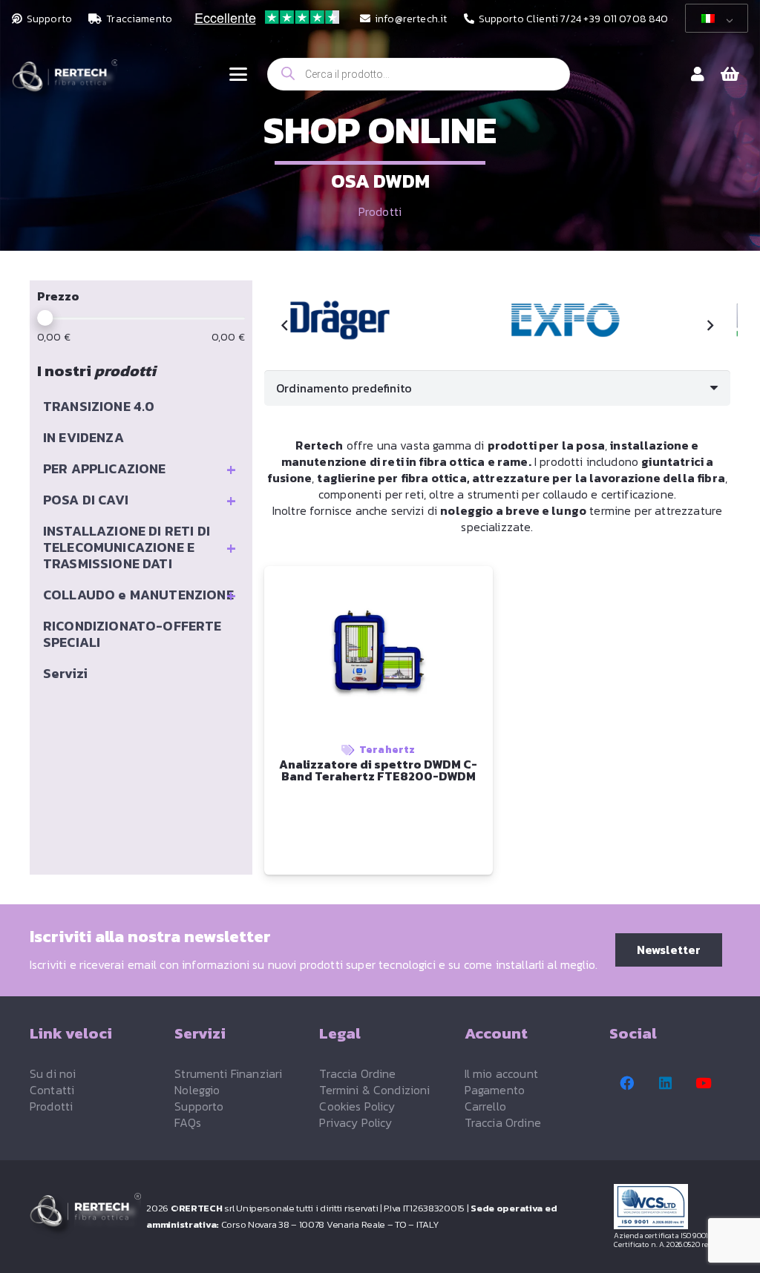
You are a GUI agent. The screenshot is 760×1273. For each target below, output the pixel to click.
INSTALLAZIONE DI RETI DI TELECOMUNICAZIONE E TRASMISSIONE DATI (139, 547)
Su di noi (53, 1073)
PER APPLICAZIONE (139, 468)
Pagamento (495, 1090)
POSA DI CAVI (139, 500)
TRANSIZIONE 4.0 (98, 406)
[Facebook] (627, 1083)
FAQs (187, 1122)
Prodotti (380, 211)
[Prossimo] (709, 325)
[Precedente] (285, 325)
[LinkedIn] (666, 1083)
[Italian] (714, 18)
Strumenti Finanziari (228, 1073)
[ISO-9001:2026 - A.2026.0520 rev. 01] (672, 1206)
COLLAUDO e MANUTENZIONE (139, 595)
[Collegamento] (697, 74)
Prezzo (58, 296)
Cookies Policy (357, 1106)
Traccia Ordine (357, 1073)
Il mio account (501, 1073)
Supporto (198, 1106)
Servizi (65, 673)
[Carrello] (730, 74)
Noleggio (197, 1090)
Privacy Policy (355, 1122)
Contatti (52, 1090)
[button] (238, 74)
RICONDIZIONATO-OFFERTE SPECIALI (132, 634)
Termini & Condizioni (374, 1090)
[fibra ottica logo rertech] (64, 81)
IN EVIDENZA (83, 437)
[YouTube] (703, 1083)
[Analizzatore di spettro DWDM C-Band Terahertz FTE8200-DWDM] (340, 320)
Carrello (485, 1106)
